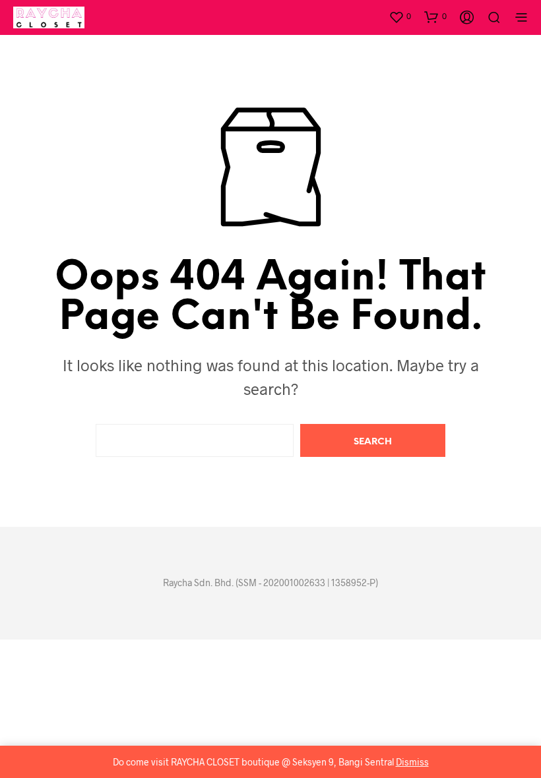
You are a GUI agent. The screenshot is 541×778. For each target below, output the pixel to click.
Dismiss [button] (412, 761)
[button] (400, 16)
